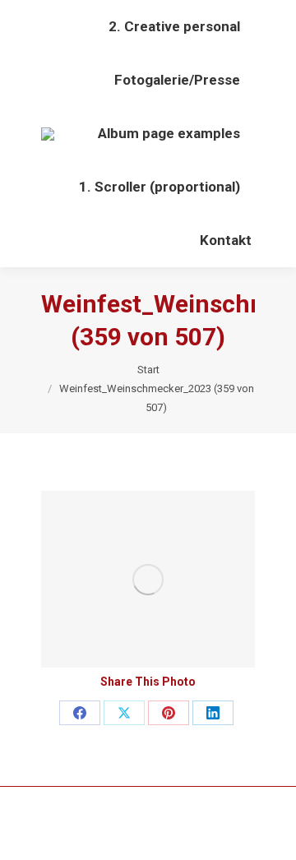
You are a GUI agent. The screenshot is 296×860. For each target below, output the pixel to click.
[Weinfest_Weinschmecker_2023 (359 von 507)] (148, 579)
